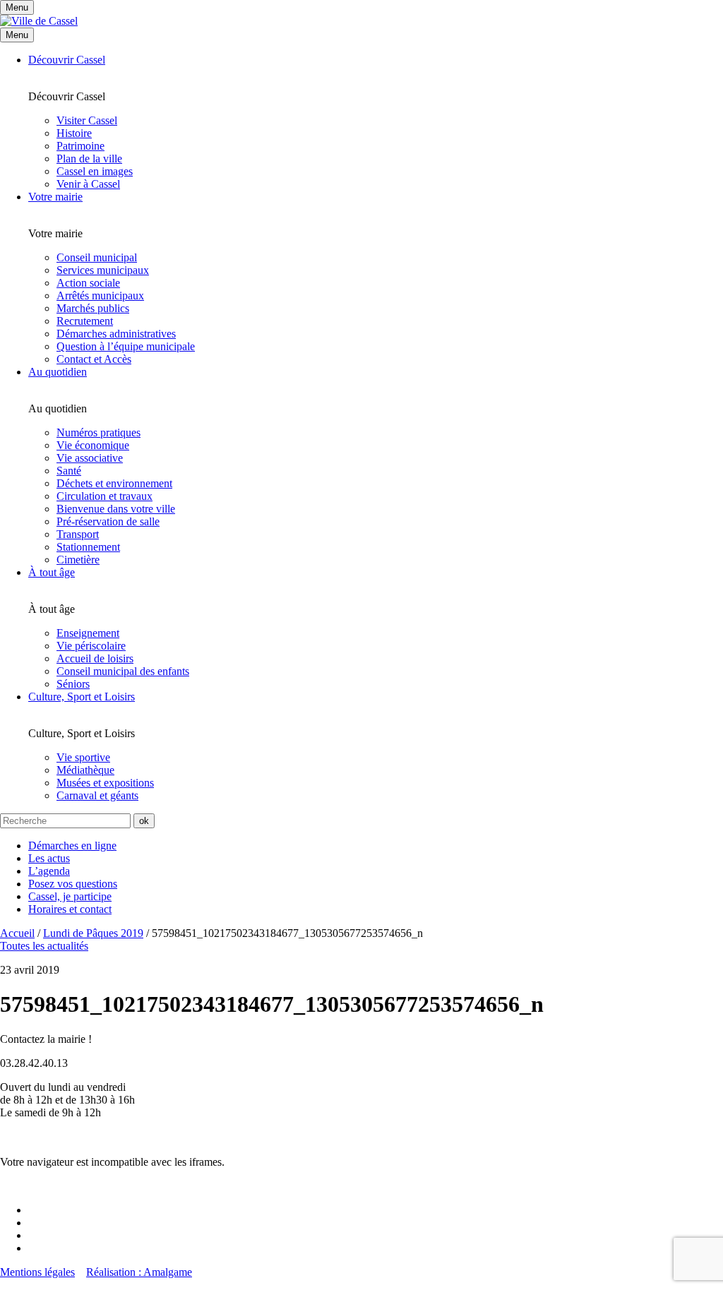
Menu (17, 35)
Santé (68, 471)
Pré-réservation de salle (108, 521)
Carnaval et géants (97, 795)
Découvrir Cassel (66, 60)
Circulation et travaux (104, 496)
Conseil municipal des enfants (122, 671)
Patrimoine (80, 146)
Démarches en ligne (72, 846)
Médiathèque (85, 770)
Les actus (49, 858)
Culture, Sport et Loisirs (81, 697)
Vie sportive (83, 757)
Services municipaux (102, 270)
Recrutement (84, 321)
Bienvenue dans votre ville (115, 509)
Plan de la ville (89, 159)
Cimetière (78, 560)
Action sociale (88, 283)
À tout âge (51, 572)
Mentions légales (37, 1272)
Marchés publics (92, 308)
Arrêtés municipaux (100, 295)
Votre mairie (55, 197)
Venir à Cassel (88, 184)
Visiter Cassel (86, 120)
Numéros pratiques (98, 432)
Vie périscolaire (91, 646)
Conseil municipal (96, 257)
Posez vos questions (72, 884)
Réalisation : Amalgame (139, 1272)
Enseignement (87, 633)
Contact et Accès (93, 359)
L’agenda (49, 871)
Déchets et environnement (114, 483)
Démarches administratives (116, 334)
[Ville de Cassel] (39, 21)
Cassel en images (94, 171)
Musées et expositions (105, 783)
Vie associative (89, 458)
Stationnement (88, 547)
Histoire (74, 133)
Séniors (73, 684)
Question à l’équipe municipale (125, 346)
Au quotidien (57, 372)
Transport (77, 534)
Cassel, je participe (70, 896)
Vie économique (92, 445)
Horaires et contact (70, 909)
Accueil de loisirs (94, 658)
